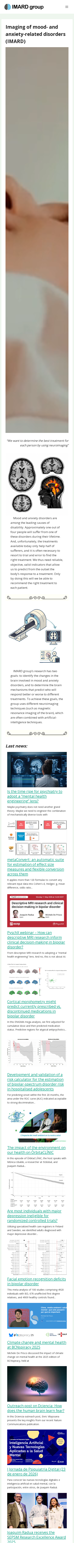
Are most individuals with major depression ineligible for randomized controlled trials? (34, 1216)
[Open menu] (67, 6)
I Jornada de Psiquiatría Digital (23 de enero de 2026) (36, 1471)
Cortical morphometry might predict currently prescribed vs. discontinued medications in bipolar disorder (34, 1008)
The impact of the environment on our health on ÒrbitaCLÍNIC (36, 1150)
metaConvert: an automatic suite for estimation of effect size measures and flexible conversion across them (35, 866)
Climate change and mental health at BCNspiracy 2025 (36, 1345)
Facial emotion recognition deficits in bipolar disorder (36, 1281)
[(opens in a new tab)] (37, 1384)
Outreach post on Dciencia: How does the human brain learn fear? (35, 1408)
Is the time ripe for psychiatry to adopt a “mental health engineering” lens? (34, 796)
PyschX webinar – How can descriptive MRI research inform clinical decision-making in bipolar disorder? (36, 939)
